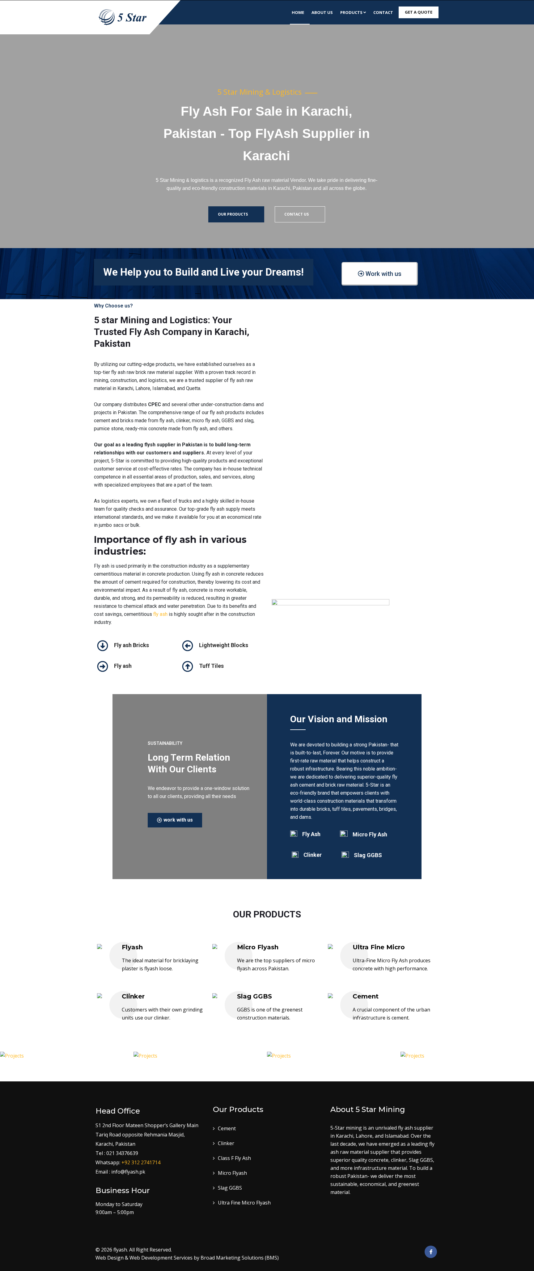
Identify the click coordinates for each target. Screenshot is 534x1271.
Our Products (233, 214)
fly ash (160, 614)
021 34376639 (122, 1153)
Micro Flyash (257, 947)
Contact (383, 12)
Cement (366, 996)
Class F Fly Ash (234, 1158)
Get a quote (418, 12)
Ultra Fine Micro (379, 947)
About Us (322, 12)
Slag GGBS (254, 996)
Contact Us (297, 214)
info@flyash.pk (128, 1171)
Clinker (133, 996)
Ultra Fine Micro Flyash (244, 1202)
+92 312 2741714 (140, 1162)
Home (298, 12)
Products (351, 12)
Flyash (132, 947)
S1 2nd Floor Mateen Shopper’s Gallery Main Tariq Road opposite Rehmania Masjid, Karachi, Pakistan (146, 1134)
